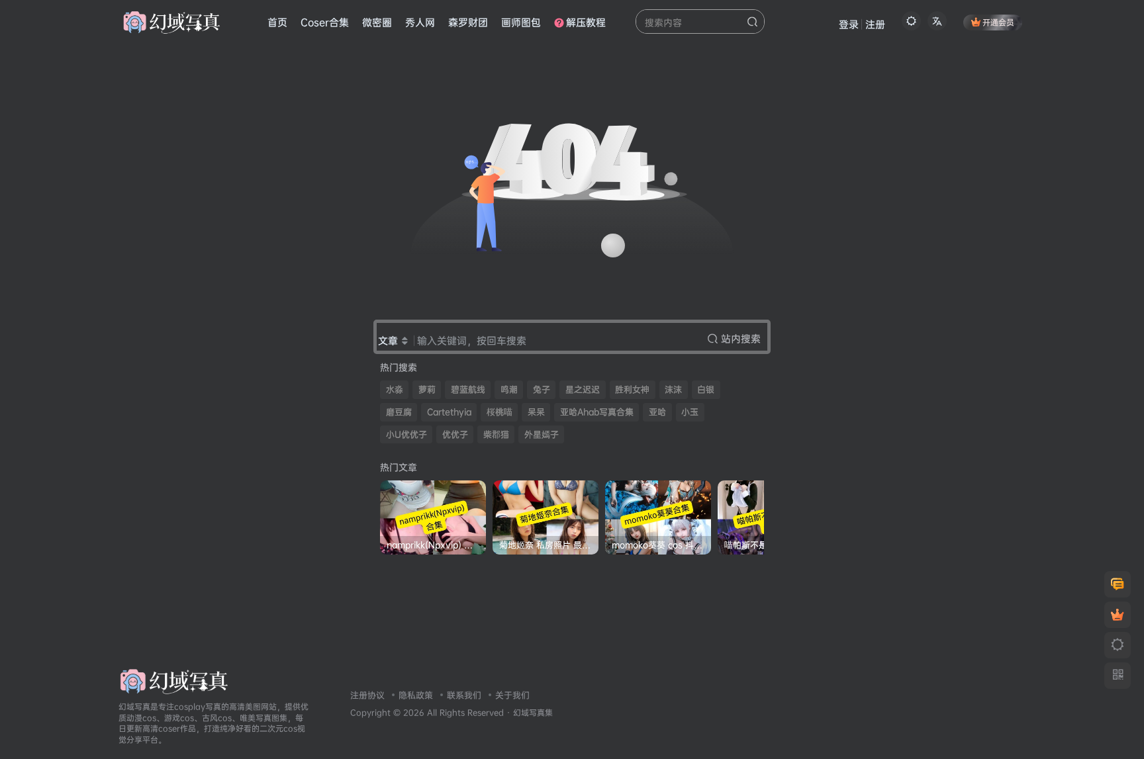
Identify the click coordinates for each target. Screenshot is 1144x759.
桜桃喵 (499, 412)
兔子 (541, 389)
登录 (849, 24)
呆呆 (536, 412)
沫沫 (673, 389)
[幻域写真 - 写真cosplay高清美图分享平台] (174, 680)
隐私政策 (416, 695)
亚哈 (657, 412)
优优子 (455, 434)
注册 (875, 24)
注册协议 (367, 695)
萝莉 (427, 389)
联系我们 (464, 695)
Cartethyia (449, 412)
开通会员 (998, 22)
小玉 (689, 412)
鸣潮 (509, 389)
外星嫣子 (541, 434)
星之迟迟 (582, 389)
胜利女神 (632, 389)
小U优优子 (406, 434)
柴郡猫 (496, 434)
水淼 (394, 389)
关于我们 (512, 695)
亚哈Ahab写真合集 (597, 412)
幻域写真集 (533, 712)
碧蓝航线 (468, 389)
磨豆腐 (399, 412)
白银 (705, 389)
